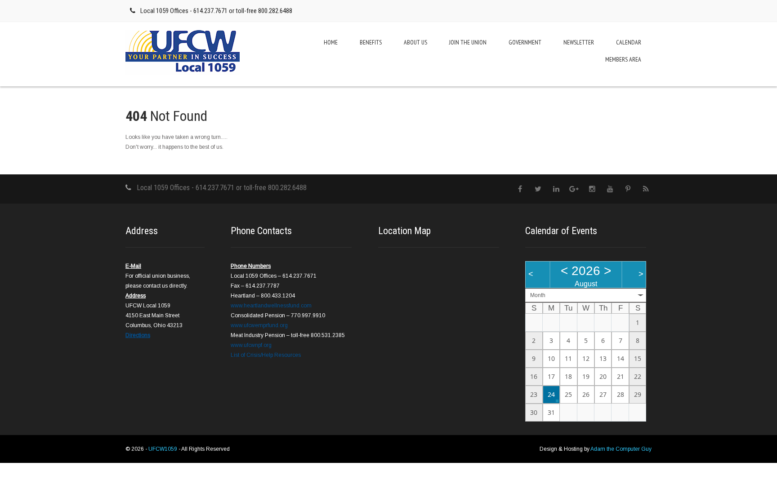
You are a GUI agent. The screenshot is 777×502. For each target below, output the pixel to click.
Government (525, 42)
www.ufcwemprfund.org (259, 325)
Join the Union (468, 42)
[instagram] (592, 189)
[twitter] (538, 189)
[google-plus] (574, 189)
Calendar (628, 42)
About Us (415, 42)
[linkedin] (556, 189)
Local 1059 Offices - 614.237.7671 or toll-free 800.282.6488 (216, 11)
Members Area (623, 59)
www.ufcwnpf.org (251, 345)
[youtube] (610, 189)
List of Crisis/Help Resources (266, 355)
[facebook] (520, 189)
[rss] (646, 189)
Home (331, 42)
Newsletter (578, 42)
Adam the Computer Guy (621, 449)
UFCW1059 (163, 449)
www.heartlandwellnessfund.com (271, 305)
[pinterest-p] (628, 189)
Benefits (371, 42)
